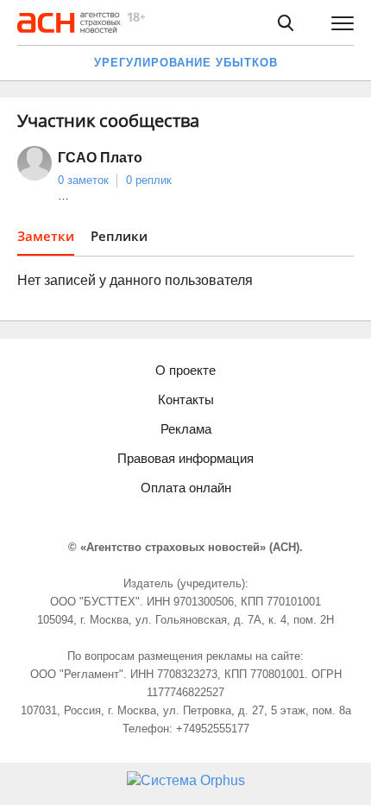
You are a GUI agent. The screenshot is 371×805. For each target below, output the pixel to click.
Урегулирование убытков (186, 62)
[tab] (45, 241)
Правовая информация (185, 458)
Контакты (186, 399)
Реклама (185, 429)
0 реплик (149, 180)
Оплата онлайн (186, 487)
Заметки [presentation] (45, 235)
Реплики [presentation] (119, 235)
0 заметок (83, 180)
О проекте (185, 370)
